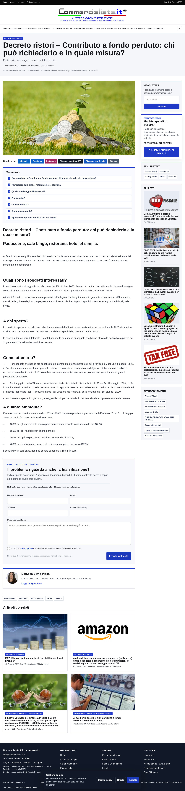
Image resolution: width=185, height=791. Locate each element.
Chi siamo (7, 28)
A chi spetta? (17, 198)
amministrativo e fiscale (155, 407)
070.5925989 (165, 143)
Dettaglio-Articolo (17, 71)
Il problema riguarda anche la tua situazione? (33, 218)
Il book (105, 768)
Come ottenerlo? (19, 204)
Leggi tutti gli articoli (31, 583)
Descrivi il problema (16, 520)
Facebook (37, 161)
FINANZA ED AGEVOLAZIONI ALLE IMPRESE (160, 418)
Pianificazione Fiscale (154, 768)
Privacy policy (67, 768)
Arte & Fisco (18, 28)
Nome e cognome (15, 495)
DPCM (49, 598)
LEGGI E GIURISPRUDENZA (156, 430)
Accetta (133, 780)
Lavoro (149, 28)
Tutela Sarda (150, 759)
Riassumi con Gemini (96, 161)
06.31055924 (150, 143)
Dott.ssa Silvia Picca (30, 66)
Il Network (149, 755)
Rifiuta (120, 780)
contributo (23, 598)
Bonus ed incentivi (153, 425)
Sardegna (159, 28)
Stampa (113, 161)
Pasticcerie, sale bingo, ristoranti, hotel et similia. (35, 185)
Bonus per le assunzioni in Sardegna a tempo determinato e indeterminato (97, 719)
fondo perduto (37, 598)
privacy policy (26, 548)
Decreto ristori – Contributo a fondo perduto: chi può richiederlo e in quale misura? (52, 178)
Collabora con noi (33, 2)
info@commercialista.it (14, 755)
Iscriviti (162, 106)
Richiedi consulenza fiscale (161, 152)
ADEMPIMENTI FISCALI (155, 401)
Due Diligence (151, 772)
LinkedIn (24, 161)
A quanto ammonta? (20, 211)
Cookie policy (105, 780)
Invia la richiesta (118, 556)
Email (72, 495)
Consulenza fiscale (111, 755)
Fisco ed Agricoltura (95, 28)
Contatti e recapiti (17, 2)
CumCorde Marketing (27, 787)
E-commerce (58, 28)
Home (5, 2)
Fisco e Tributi (113, 28)
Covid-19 (58, 598)
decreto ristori (10, 598)
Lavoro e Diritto (151, 412)
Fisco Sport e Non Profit (132, 28)
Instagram (51, 161)
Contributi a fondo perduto (39, 28)
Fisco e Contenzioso (75, 28)
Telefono (11, 507)
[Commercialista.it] (92, 14)
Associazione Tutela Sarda (157, 764)
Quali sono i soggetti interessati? (27, 191)
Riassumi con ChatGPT (70, 161)
